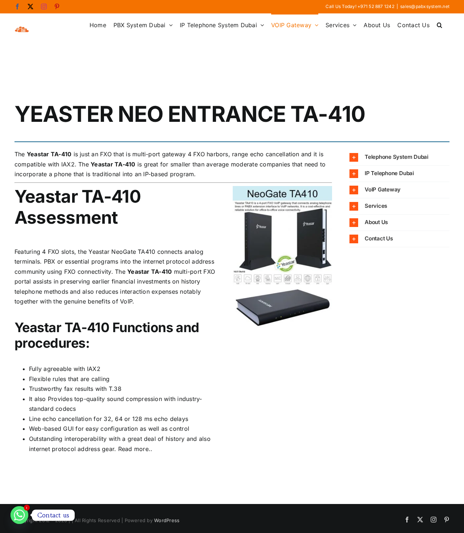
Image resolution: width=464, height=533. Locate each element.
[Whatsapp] (19, 515)
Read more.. (135, 449)
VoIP (126, 301)
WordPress (166, 520)
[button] (439, 24)
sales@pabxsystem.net (425, 6)
